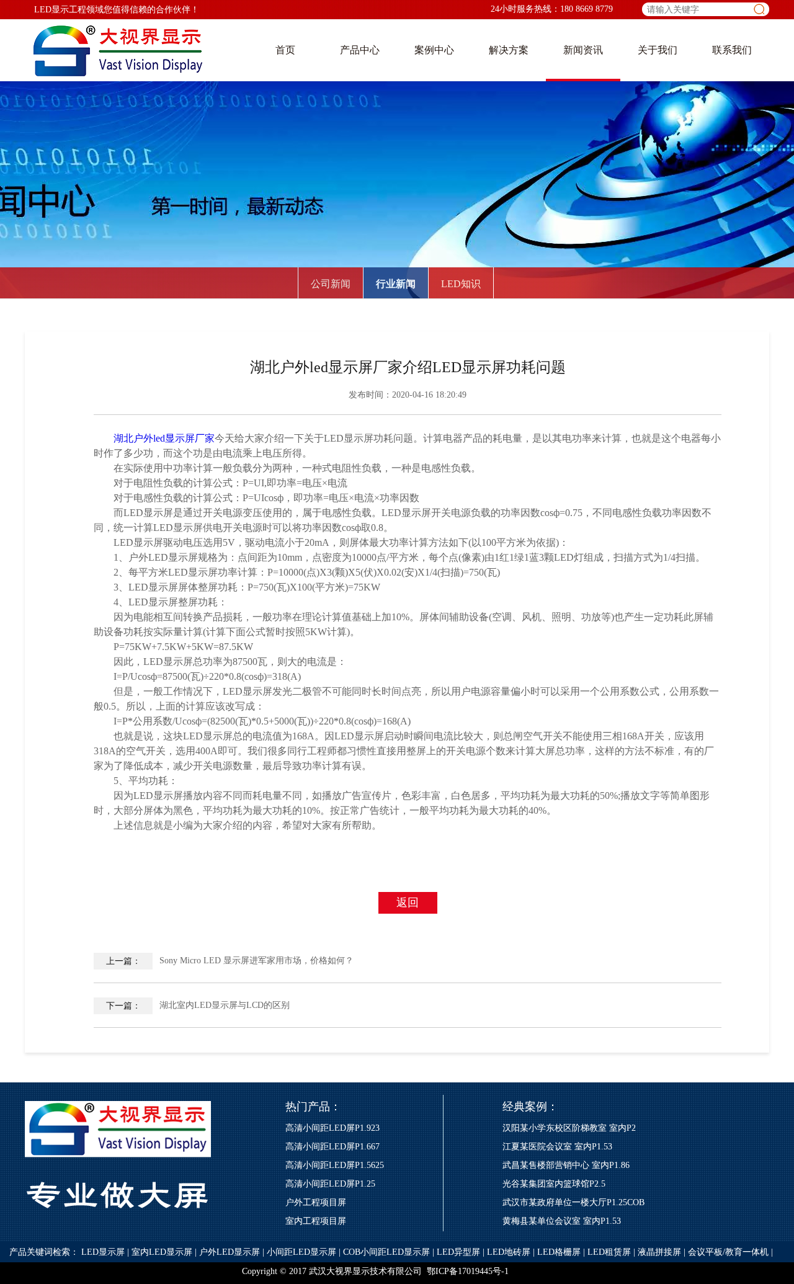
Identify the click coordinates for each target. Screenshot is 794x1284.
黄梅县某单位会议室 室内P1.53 (561, 1221)
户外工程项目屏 (315, 1202)
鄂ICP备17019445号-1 (468, 1271)
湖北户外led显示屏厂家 (164, 438)
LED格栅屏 (559, 1252)
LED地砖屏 (508, 1252)
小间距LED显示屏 (301, 1252)
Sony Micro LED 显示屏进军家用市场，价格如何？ (230, 961)
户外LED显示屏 (229, 1252)
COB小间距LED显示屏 (386, 1252)
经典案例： (530, 1106)
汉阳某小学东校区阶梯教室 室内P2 (569, 1128)
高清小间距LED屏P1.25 (330, 1183)
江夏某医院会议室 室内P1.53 (557, 1146)
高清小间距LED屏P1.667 (332, 1146)
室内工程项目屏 (315, 1221)
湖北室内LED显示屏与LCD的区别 (198, 1005)
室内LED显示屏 (162, 1252)
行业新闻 (396, 284)
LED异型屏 (458, 1252)
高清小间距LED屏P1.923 (332, 1128)
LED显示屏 (103, 1252)
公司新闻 (330, 284)
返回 (407, 902)
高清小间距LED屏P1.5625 (334, 1165)
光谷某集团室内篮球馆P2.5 (553, 1183)
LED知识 (461, 284)
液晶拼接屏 (659, 1252)
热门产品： (313, 1106)
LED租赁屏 (609, 1252)
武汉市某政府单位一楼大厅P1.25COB (573, 1202)
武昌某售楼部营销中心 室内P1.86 (566, 1165)
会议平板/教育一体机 (728, 1252)
